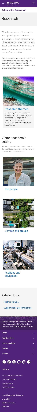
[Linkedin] (9, 362)
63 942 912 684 (11, 379)
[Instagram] (23, 362)
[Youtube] (19, 362)
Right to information (8, 403)
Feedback (5, 407)
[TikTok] (28, 362)
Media (4, 333)
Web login (5, 369)
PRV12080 (11, 387)
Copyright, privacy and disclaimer (13, 395)
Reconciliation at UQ (25, 326)
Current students (8, 343)
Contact (5, 354)
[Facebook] (4, 362)
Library (5, 348)
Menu (3, 3)
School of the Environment (14, 10)
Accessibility (6, 399)
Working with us (8, 338)
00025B (10, 383)
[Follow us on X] (14, 362)
